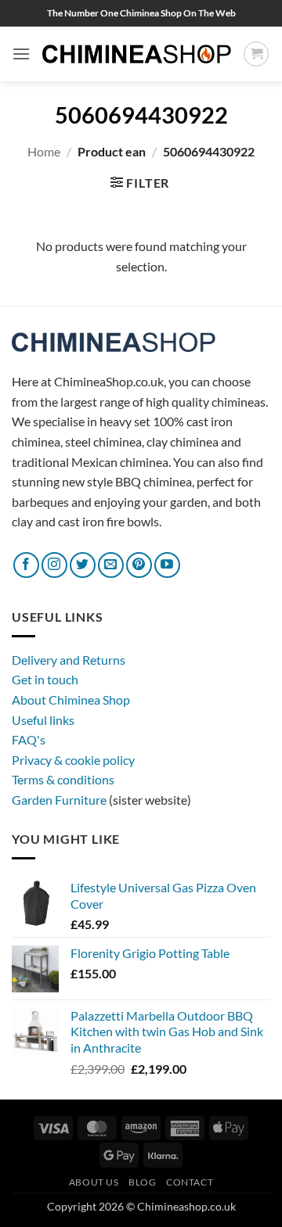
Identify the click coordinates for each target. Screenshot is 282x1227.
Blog (142, 1182)
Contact (189, 1182)
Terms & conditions (63, 779)
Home (43, 151)
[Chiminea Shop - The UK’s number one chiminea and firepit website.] (136, 53)
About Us (94, 1182)
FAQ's (28, 739)
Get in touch (45, 679)
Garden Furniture (60, 799)
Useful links (43, 719)
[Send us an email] (111, 565)
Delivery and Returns (68, 659)
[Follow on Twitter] (83, 565)
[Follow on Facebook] (26, 565)
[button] (21, 53)
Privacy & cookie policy (73, 759)
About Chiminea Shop (71, 699)
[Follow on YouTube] (167, 565)
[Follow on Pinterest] (139, 565)
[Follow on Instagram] (54, 565)
